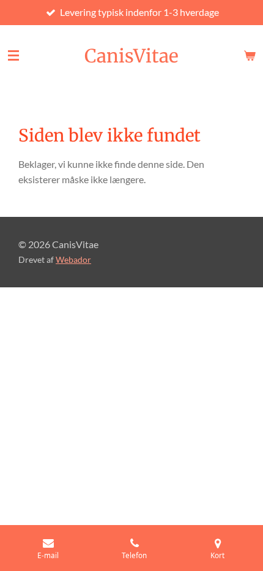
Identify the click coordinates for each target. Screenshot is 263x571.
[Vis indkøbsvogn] (249, 55)
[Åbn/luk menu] (13, 55)
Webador (73, 260)
